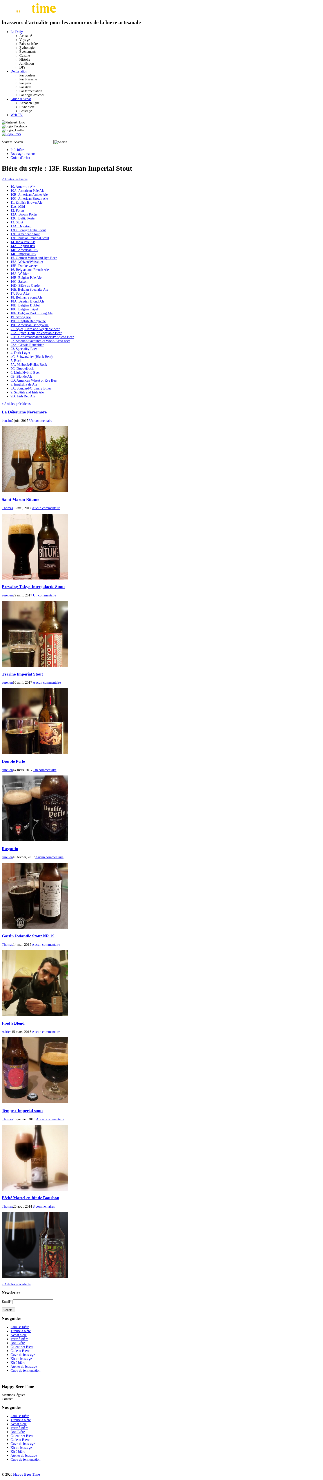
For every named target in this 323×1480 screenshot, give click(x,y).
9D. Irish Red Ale (23, 396)
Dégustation (19, 71)
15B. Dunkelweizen (24, 266)
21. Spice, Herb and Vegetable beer (35, 329)
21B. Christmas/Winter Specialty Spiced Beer (42, 337)
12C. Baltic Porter (23, 218)
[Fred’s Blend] (35, 1102)
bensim (7, 420)
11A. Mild (18, 206)
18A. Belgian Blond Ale (27, 301)
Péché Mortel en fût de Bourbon (30, 1198)
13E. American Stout (25, 234)
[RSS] (11, 134)
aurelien (7, 595)
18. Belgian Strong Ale (26, 297)
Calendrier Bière (22, 1347)
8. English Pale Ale (24, 384)
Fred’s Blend (13, 1023)
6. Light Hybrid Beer (25, 372)
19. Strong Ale (21, 317)
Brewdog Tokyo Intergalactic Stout (33, 586)
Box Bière (18, 1343)
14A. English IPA (23, 246)
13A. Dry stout (21, 226)
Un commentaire (40, 420)
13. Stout (17, 222)
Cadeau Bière (20, 1351)
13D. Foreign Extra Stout (28, 230)
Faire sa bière (20, 1327)
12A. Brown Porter (24, 214)
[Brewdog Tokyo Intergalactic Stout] (35, 665)
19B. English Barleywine (28, 321)
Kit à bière (18, 1362)
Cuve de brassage (23, 1355)
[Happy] (30, 13)
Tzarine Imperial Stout (22, 674)
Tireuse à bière (21, 1331)
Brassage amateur (23, 154)
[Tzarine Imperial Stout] (35, 753)
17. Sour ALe (20, 293)
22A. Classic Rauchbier (27, 345)
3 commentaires (44, 1206)
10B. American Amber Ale (29, 194)
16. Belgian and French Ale (30, 270)
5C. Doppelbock (22, 368)
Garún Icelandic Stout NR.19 (28, 936)
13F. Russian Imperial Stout (30, 238)
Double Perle (13, 761)
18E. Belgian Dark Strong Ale (32, 313)
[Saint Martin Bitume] (35, 578)
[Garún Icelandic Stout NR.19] (35, 1015)
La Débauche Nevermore (24, 412)
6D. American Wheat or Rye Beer (34, 380)
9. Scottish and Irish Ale (27, 392)
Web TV (17, 115)
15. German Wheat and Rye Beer (34, 258)
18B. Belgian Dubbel (25, 305)
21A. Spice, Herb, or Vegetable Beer (36, 333)
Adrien (6, 1032)
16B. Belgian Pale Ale (26, 277)
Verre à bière (19, 1339)
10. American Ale (23, 186)
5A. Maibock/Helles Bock (29, 364)
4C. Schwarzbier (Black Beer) (32, 357)
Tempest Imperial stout (22, 1110)
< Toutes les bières (14, 179)
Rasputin (10, 848)
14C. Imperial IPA (23, 254)
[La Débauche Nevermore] (35, 491)
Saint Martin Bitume (20, 499)
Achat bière (19, 1335)
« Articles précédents (16, 404)
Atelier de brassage (24, 1366)
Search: (7, 142)
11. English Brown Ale (26, 202)
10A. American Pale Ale (27, 190)
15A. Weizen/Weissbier (27, 262)
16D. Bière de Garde (25, 285)
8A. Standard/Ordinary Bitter (31, 388)
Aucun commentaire (46, 508)
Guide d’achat (20, 157)
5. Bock (16, 360)
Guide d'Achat (21, 99)
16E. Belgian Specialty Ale (29, 289)
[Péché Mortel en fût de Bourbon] (35, 1277)
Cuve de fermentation (25, 1370)
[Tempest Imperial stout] (35, 1189)
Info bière (17, 150)
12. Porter (17, 210)
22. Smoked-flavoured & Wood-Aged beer (40, 341)
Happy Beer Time (26, 1474)
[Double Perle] (35, 840)
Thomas (7, 508)
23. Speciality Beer (24, 349)
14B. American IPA (24, 250)
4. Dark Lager (20, 353)
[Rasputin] (35, 927)
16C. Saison (19, 281)
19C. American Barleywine (30, 325)
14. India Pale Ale (23, 242)
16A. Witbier (20, 273)
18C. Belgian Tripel (24, 309)
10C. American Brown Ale (29, 198)
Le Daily (17, 32)
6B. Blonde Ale (21, 376)
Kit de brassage (21, 1358)
